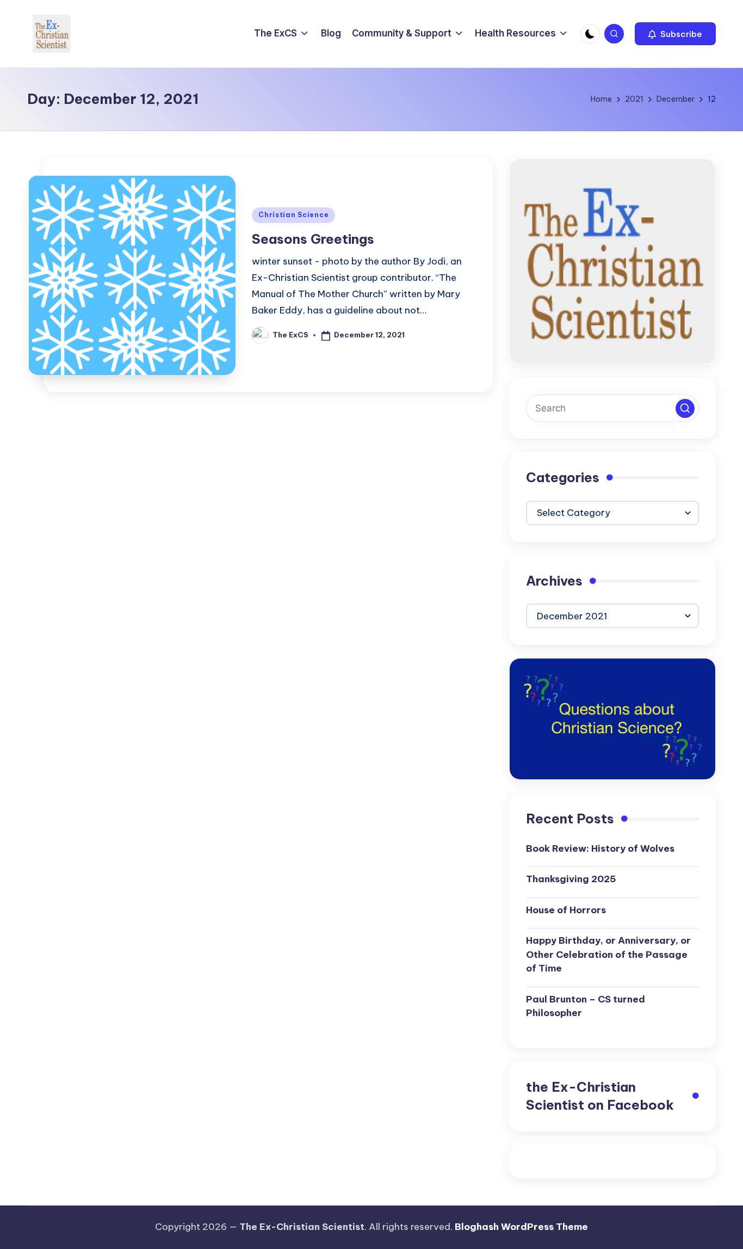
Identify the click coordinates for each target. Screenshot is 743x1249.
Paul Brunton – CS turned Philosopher (585, 1006)
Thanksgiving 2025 (571, 879)
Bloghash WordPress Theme (521, 1227)
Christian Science (293, 215)
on (600, 1096)
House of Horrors (566, 910)
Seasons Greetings (313, 239)
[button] (675, 33)
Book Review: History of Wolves (600, 848)
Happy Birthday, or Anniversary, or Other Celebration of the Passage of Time (608, 954)
